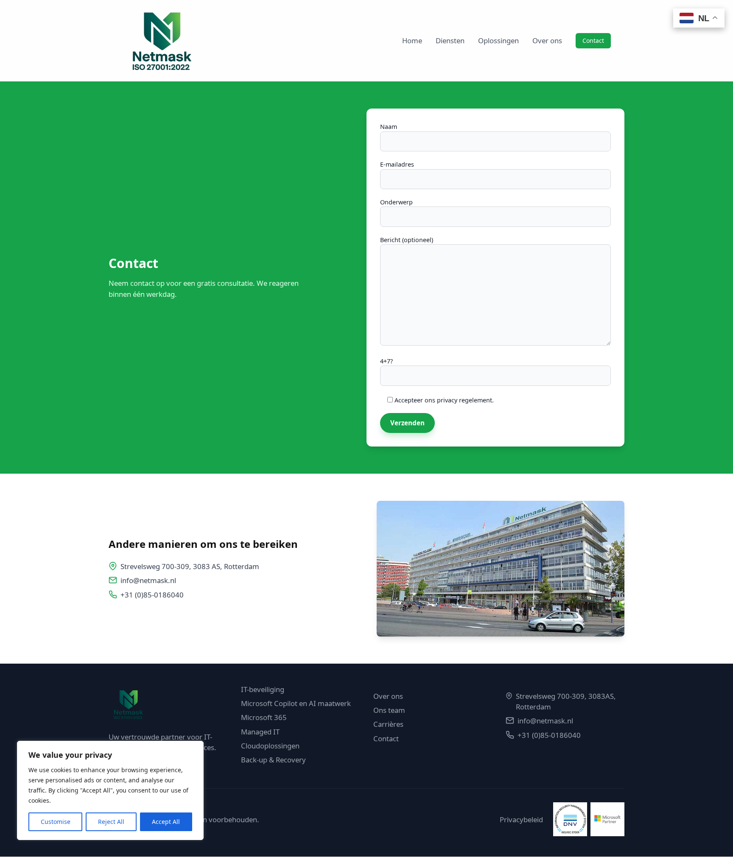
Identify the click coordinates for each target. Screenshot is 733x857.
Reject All (111, 822)
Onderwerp (396, 202)
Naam (388, 127)
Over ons (547, 40)
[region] (110, 790)
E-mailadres (397, 164)
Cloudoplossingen (270, 746)
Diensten (450, 40)
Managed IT (260, 732)
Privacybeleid (521, 819)
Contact (593, 40)
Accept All (166, 822)
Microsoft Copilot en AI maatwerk (296, 703)
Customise (55, 822)
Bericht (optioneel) (406, 240)
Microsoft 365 (264, 717)
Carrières (388, 724)
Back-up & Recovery (273, 760)
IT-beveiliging (262, 689)
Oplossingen (498, 40)
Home (412, 40)
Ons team (389, 710)
